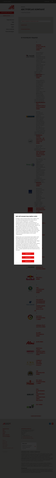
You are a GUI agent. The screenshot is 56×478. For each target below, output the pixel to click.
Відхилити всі (28, 261)
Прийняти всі (28, 253)
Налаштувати (28, 257)
